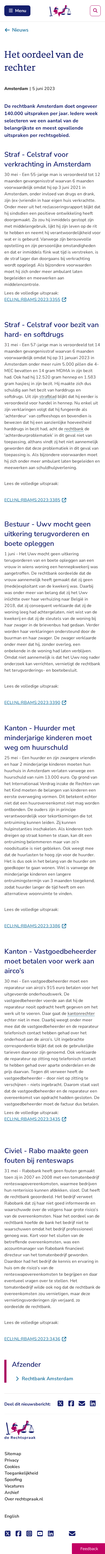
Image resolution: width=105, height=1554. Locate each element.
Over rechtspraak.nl (24, 1499)
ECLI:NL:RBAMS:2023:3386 (35, 926)
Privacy (12, 1460)
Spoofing (13, 1480)
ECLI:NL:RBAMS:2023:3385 (35, 500)
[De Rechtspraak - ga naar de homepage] (20, 1430)
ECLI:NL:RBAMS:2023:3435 (35, 1119)
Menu (20, 11)
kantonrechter (81, 1014)
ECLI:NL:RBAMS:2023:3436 (35, 1339)
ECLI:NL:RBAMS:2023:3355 (35, 300)
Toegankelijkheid (21, 1473)
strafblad (48, 397)
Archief (12, 1493)
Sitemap (13, 1454)
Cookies (12, 1467)
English (12, 1516)
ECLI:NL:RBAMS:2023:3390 (35, 703)
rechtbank (73, 429)
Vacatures (14, 1486)
